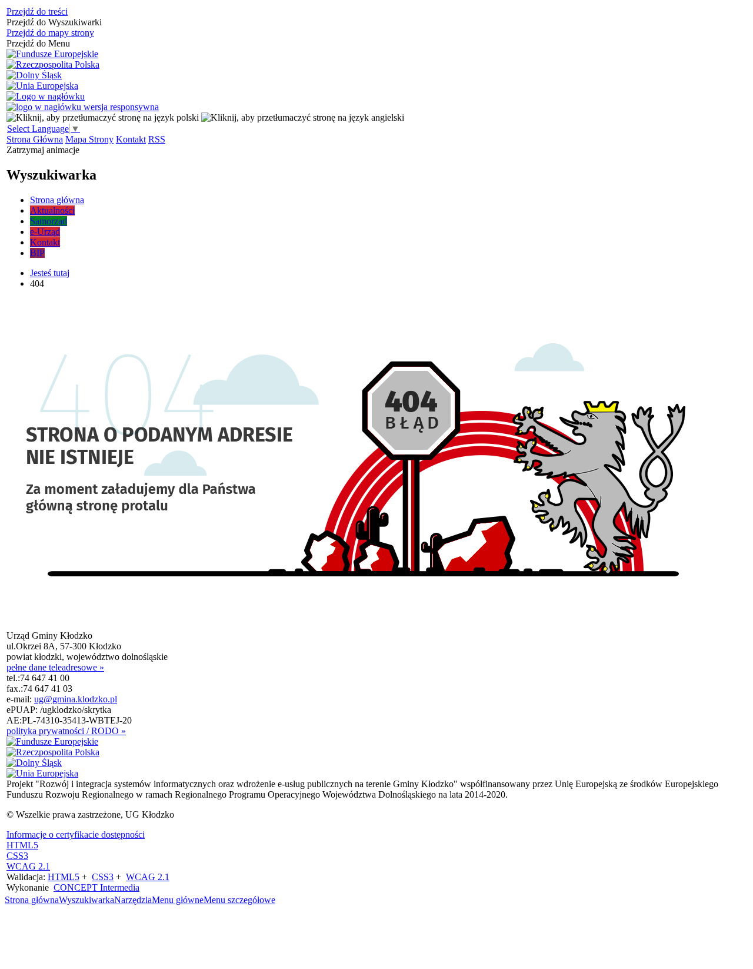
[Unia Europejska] (42, 86)
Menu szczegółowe (239, 900)
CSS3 (17, 856)
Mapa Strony (89, 139)
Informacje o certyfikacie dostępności (75, 834)
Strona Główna (34, 139)
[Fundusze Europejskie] (52, 54)
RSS (156, 139)
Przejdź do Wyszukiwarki (54, 22)
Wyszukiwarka (86, 900)
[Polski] (102, 117)
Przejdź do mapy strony (50, 33)
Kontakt (131, 139)
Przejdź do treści (37, 11)
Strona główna (32, 900)
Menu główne (178, 900)
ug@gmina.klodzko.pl (75, 699)
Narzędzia (133, 900)
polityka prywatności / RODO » (66, 731)
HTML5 (22, 845)
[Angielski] (302, 117)
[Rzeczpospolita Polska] (52, 64)
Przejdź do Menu (38, 43)
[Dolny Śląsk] (34, 75)
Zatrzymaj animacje (42, 150)
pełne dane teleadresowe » (55, 667)
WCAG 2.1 (28, 866)
